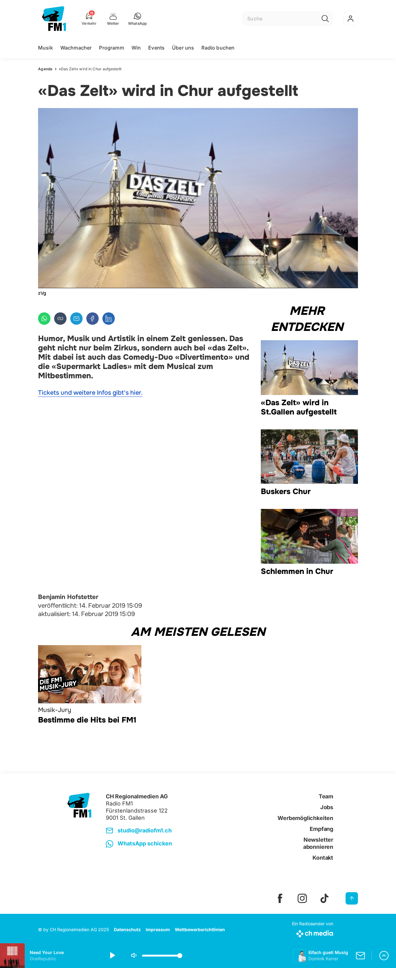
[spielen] (112, 955)
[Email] (76, 318)
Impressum (158, 929)
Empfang (321, 829)
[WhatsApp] (44, 318)
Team (326, 796)
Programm (111, 48)
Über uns (183, 48)
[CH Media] (312, 933)
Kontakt (322, 857)
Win (136, 48)
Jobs (326, 807)
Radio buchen (218, 48)
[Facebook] (92, 318)
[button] (137, 18)
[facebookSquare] (280, 898)
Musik (45, 48)
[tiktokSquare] (324, 898)
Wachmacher (76, 48)
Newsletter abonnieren (318, 843)
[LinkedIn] (108, 318)
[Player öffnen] (384, 955)
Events (156, 48)
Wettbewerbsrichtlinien (200, 929)
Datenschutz (127, 929)
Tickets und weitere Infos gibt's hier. (90, 393)
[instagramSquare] (302, 898)
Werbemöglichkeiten (305, 818)
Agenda (45, 69)
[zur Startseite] (54, 18)
